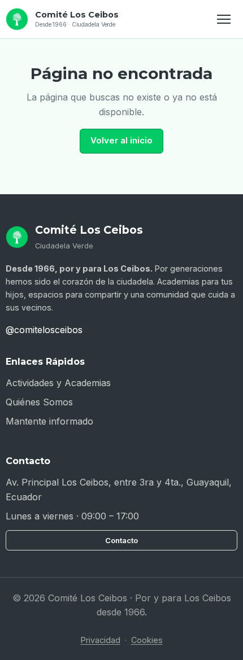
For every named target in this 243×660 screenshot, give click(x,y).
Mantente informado (49, 421)
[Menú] (224, 19)
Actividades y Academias (58, 382)
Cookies (147, 640)
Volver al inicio (121, 140)
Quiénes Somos (39, 402)
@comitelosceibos (44, 329)
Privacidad (100, 640)
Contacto (121, 540)
